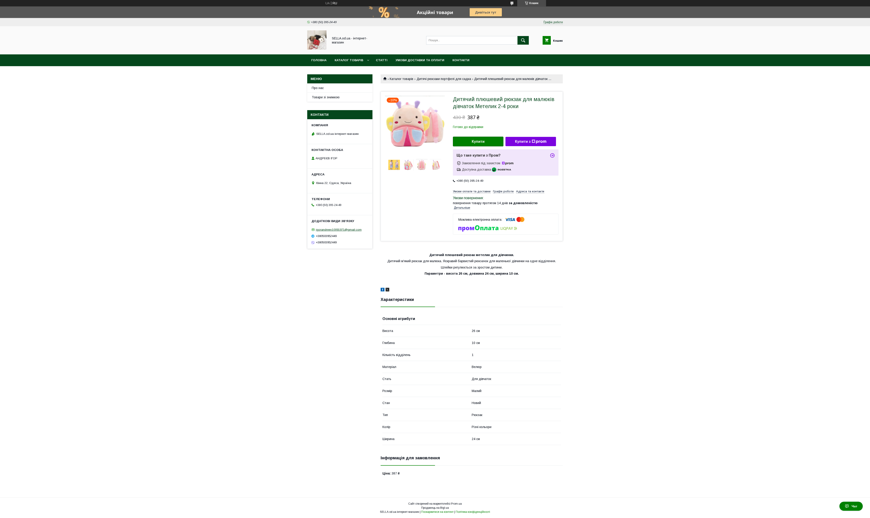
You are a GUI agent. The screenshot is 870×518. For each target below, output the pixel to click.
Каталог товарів (349, 60)
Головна (318, 60)
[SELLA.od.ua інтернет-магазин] (316, 48)
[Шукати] (523, 40)
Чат (854, 506)
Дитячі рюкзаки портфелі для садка (444, 79)
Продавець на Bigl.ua (435, 507)
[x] (387, 290)
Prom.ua (456, 503)
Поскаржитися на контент (437, 511)
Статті (381, 60)
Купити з (523, 141)
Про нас (318, 88)
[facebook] (382, 290)
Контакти (460, 60)
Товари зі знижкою (326, 97)
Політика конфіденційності (473, 511)
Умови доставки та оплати (420, 60)
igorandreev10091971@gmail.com (339, 229)
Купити (478, 141)
